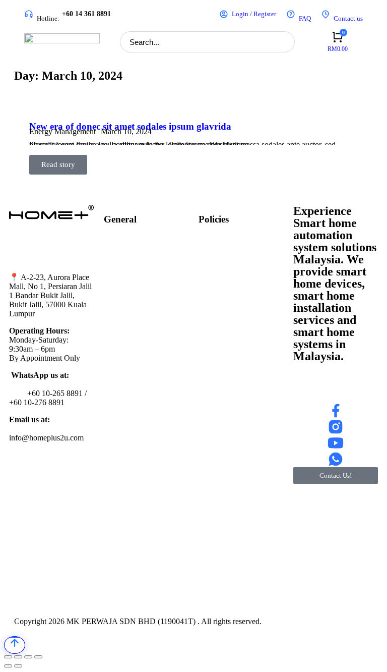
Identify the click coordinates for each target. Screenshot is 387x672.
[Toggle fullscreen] (28, 656)
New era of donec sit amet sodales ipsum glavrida (130, 126)
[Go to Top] (14, 645)
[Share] (18, 656)
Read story (58, 164)
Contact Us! (335, 475)
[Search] (283, 41)
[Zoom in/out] (38, 656)
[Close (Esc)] (8, 656)
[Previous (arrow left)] (8, 665)
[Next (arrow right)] (18, 665)
